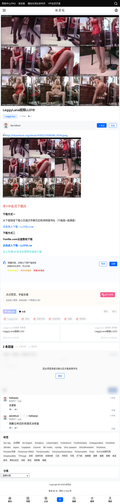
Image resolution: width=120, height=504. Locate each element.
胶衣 (5, 460)
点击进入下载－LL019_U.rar (18, 226)
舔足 (29, 460)
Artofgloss (39, 443)
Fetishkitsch (66, 443)
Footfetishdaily (80, 443)
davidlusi (14, 416)
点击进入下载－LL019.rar (17, 245)
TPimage (22, 456)
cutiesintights (52, 443)
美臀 (108, 456)
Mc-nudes (47, 447)
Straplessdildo (9, 456)
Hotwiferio (110, 443)
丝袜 (31, 456)
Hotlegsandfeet (96, 443)
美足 (114, 456)
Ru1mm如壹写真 (104, 451)
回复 (113, 410)
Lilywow (37, 447)
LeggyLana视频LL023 (106, 331)
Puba (92, 451)
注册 (113, 264)
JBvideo (7, 447)
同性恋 (65, 456)
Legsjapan (26, 447)
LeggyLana (10, 116)
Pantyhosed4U (43, 451)
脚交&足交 (14, 460)
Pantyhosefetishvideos (62, 451)
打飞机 (79, 456)
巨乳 (72, 456)
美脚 (95, 456)
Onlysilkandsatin (86, 447)
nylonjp (58, 447)
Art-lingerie (27, 443)
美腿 (101, 456)
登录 (103, 264)
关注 (103, 125)
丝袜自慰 (49, 456)
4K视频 (16, 443)
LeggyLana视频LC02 (13, 331)
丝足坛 (68, 484)
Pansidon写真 (9, 451)
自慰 (23, 460)
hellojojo (13, 398)
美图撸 (88, 456)
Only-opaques (70, 447)
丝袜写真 (39, 456)
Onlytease (100, 447)
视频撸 (37, 460)
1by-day (7, 443)
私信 (113, 125)
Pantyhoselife (81, 451)
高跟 (44, 460)
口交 (57, 456)
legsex (16, 447)
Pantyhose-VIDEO (26, 451)
